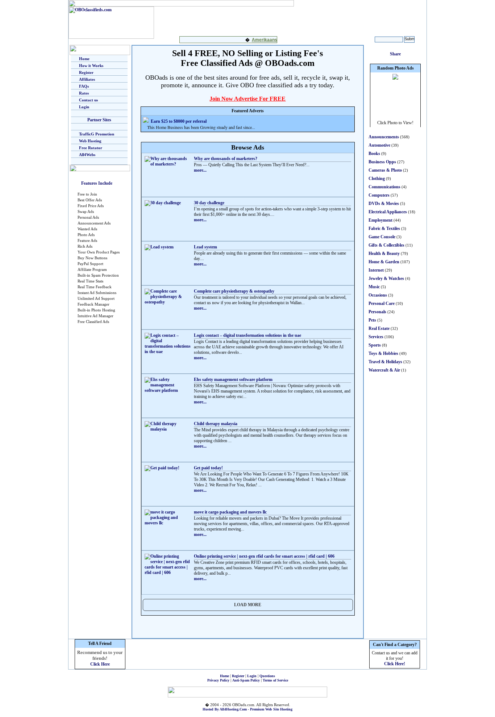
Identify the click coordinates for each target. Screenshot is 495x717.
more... (200, 170)
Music (374, 286)
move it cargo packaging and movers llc (230, 512)
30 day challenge (209, 202)
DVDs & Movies (384, 203)
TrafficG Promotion (96, 134)
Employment (380, 220)
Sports (375, 345)
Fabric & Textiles (384, 228)
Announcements (384, 136)
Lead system (205, 247)
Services (376, 336)
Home (84, 58)
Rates (84, 93)
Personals (377, 311)
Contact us (88, 100)
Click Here (100, 664)
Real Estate (379, 328)
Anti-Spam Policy (246, 680)
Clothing (377, 178)
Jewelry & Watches (386, 278)
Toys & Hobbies (383, 353)
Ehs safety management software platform (233, 379)
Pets (372, 320)
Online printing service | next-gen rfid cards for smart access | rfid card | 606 (264, 556)
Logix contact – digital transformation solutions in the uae (247, 335)
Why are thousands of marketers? (225, 158)
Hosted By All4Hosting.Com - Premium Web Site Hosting (247, 709)
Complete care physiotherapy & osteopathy (234, 291)
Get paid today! (208, 467)
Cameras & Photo (385, 170)
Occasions (378, 295)
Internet (376, 270)
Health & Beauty (384, 253)
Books (374, 153)
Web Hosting (90, 141)
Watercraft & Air (384, 370)
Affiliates (87, 79)
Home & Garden (384, 261)
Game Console (382, 236)
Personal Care (382, 303)
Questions (267, 676)
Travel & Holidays (385, 361)
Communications (384, 186)
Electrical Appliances (388, 211)
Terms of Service (275, 680)
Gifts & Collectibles (386, 245)
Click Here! (394, 663)
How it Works (91, 65)
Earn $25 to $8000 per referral (179, 121)
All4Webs (87, 154)
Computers (379, 195)
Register (86, 72)
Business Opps (382, 161)
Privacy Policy (218, 680)
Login (84, 107)
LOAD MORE (247, 604)
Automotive (379, 145)
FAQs (84, 86)
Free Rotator (90, 148)
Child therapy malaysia (215, 423)
